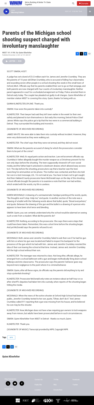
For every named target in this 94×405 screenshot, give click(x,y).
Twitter (75, 385)
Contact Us (39, 379)
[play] (6, 11)
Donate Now (58, 390)
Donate (84, 3)
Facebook (76, 379)
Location (38, 390)
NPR (11, 337)
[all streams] (90, 11)
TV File (56, 379)
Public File (38, 385)
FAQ (55, 385)
